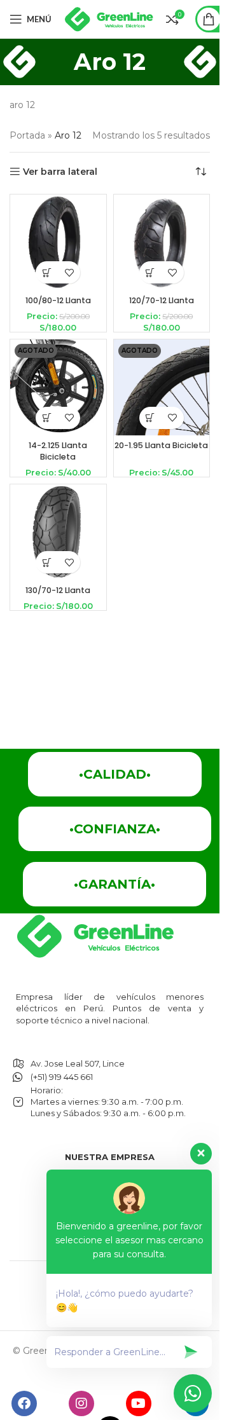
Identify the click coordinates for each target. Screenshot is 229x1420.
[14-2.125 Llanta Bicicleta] (58, 387)
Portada (27, 135)
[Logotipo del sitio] (108, 18)
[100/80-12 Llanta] (58, 242)
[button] (47, 272)
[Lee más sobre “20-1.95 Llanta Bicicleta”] (150, 418)
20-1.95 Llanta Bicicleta (161, 445)
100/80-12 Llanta (58, 300)
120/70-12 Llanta (161, 300)
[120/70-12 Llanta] (162, 242)
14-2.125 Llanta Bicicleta (58, 451)
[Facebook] (24, 1403)
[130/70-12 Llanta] (58, 532)
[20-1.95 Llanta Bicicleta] (162, 387)
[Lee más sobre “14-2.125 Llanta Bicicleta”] (47, 418)
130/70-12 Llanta (57, 590)
